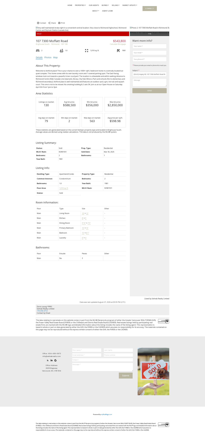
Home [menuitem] (70, 5)
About (95, 11)
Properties (79, 5)
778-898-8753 (42, 311)
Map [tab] (55, 57)
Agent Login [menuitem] (107, 11)
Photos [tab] (47, 57)
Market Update (129, 5)
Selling (115, 5)
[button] (150, 8)
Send (149, 90)
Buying (104, 5)
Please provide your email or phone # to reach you (150, 65)
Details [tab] (39, 57)
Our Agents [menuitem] (94, 5)
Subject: (135, 70)
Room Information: (47, 202)
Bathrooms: (43, 247)
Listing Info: (43, 168)
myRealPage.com (106, 414)
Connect (149, 8)
